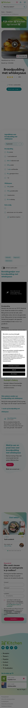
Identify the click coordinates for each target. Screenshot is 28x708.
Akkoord (14, 369)
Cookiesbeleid (6, 348)
